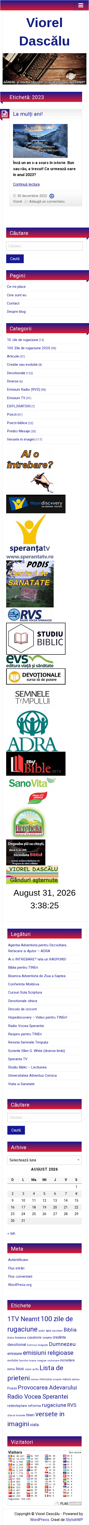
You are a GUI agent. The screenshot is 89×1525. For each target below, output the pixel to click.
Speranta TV (18, 1059)
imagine (42, 1360)
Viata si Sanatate (21, 1084)
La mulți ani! (28, 114)
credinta (59, 1337)
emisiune (14, 1353)
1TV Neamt (23, 1319)
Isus (20, 1368)
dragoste (43, 1345)
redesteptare (17, 1406)
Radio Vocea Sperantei (26, 1026)
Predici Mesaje (18, 431)
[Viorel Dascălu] (44, 68)
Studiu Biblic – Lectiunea (27, 1067)
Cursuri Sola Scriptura (25, 992)
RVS (71, 1405)
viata (34, 1424)
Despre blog (16, 311)
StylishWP (74, 1519)
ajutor (41, 1330)
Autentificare (18, 1260)
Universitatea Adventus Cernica (32, 1075)
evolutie (12, 1360)
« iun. (11, 1233)
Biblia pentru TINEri (23, 967)
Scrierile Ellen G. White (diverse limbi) (36, 1051)
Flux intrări (16, 1268)
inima (11, 1369)
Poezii (12, 414)
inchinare (53, 1360)
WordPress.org (20, 1285)
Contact (13, 303)
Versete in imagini (21, 439)
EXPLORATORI (19, 406)
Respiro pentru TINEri (25, 1034)
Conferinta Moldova (23, 984)
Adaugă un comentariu (47, 201)
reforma (34, 1406)
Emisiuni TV (16, 398)
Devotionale (16, 373)
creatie (47, 1337)
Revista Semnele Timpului (28, 1042)
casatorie (34, 1337)
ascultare (57, 1330)
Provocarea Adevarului (47, 1387)
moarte (57, 1379)
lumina (34, 1379)
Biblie (10, 1337)
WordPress (39, 1519)
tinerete (20, 1415)
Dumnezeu (62, 1344)
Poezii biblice (17, 423)
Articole (13, 356)
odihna (76, 1379)
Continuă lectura (26, 184)
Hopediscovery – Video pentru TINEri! (37, 1017)
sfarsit (11, 1415)
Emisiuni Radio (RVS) (23, 389)
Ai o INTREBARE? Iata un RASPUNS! (37, 959)
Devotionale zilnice (22, 1001)
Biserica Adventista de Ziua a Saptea (37, 976)
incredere (67, 1360)
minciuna (45, 1379)
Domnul (32, 1345)
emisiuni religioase (48, 1352)
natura (66, 1379)
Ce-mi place (16, 287)
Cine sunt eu (16, 295)
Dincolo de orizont (22, 1009)
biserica (20, 1337)
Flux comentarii (20, 1276)
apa (48, 1330)
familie (23, 1360)
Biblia (70, 1330)
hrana (32, 1360)
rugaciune (54, 1405)
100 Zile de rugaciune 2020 (28, 348)
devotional (16, 1344)
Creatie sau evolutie (22, 364)
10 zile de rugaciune (22, 340)
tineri (30, 1415)
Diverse (13, 381)
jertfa (36, 1369)
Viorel (17, 201)
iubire (28, 1369)
